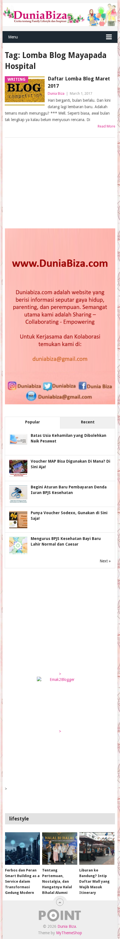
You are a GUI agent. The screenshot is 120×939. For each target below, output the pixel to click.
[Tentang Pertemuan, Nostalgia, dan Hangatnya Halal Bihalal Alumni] (59, 848)
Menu (13, 37)
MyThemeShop (69, 933)
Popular (32, 422)
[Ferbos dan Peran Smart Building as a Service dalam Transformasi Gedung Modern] (22, 848)
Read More (106, 126)
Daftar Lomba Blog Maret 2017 (79, 82)
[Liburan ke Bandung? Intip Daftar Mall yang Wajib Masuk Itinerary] (96, 848)
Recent (88, 422)
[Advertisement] (46, 184)
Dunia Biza (56, 93)
